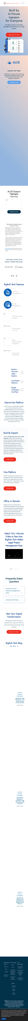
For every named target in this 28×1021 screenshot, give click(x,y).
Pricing (12, 967)
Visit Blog (13, 646)
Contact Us (6, 972)
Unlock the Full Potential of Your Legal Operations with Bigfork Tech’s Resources (20, 900)
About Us (6, 966)
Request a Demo (14, 631)
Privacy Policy (13, 990)
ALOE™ (12, 965)
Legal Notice (13, 993)
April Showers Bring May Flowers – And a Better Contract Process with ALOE (19, 700)
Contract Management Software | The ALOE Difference (13, 972)
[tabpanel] (9, 267)
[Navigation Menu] (23, 3)
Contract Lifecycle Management (20, 694)
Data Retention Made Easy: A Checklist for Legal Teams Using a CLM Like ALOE (20, 800)
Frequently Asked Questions (12, 978)
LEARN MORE (9, 459)
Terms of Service (14, 986)
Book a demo (8, 248)
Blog (6, 969)
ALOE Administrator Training (20, 978)
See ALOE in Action (14, 34)
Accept (4, 1018)
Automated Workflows (20, 967)
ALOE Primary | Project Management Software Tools (20, 973)
